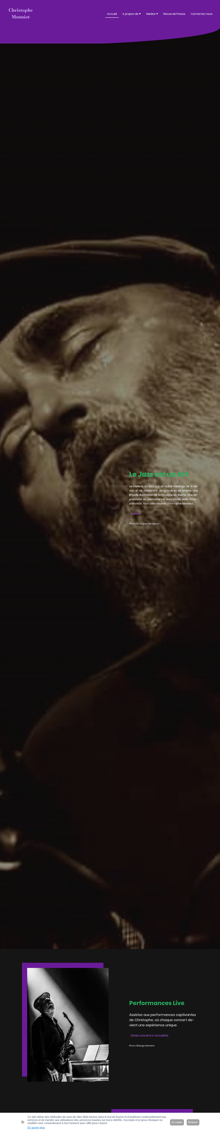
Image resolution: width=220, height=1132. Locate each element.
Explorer (136, 513)
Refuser (193, 1122)
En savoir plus (36, 1127)
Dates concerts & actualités (149, 1035)
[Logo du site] (20, 23)
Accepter (177, 1122)
